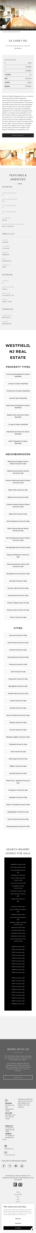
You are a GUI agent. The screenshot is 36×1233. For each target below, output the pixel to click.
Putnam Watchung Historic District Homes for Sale (18, 482)
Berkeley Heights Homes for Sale (18, 737)
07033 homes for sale (18, 966)
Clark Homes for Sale (18, 672)
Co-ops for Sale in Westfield (18, 424)
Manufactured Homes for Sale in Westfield (18, 433)
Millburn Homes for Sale (18, 766)
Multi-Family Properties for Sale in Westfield (18, 407)
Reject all (18, 1218)
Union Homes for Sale (18, 751)
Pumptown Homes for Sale (18, 790)
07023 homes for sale (18, 961)
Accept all (18, 1228)
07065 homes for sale (18, 998)
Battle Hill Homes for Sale (18, 514)
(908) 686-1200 (9, 1149)
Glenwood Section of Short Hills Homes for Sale (18, 565)
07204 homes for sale (18, 978)
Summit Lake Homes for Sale (18, 588)
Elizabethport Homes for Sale (18, 812)
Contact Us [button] (18, 1077)
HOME (18, 1192)
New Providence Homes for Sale (18, 715)
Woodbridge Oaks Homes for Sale (18, 547)
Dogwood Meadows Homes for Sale (18, 556)
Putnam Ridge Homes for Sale (18, 603)
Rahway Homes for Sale (18, 722)
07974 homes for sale (18, 983)
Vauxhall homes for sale (18, 933)
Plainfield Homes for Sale (18, 744)
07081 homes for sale (18, 964)
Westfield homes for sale (18, 864)
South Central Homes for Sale (18, 819)
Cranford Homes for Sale (18, 650)
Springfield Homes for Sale (18, 686)
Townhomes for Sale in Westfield (18, 391)
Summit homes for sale (18, 906)
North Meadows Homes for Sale (18, 521)
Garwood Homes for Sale (18, 635)
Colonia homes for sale (18, 930)
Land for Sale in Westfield (18, 398)
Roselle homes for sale (18, 914)
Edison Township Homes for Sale (18, 804)
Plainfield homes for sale (18, 936)
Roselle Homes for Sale (18, 708)
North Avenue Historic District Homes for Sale (18, 530)
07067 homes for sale (18, 1001)
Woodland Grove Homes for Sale (18, 574)
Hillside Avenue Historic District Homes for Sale (18, 472)
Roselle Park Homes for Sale (18, 693)
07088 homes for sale (18, 1003)
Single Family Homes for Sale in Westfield (18, 416)
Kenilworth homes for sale (18, 891)
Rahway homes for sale (18, 927)
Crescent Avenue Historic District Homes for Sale (18, 506)
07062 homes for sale (18, 972)
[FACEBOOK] (4, 1166)
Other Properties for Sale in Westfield (18, 442)
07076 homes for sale (18, 958)
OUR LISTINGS (18, 1194)
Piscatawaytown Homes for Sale (18, 826)
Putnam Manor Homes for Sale (18, 610)
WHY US (18, 1201)
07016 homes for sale (18, 955)
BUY (18, 1199)
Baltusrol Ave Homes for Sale (18, 497)
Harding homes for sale (18, 875)
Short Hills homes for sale (18, 867)
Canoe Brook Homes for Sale (18, 595)
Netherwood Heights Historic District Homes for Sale (18, 463)
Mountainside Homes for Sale (18, 657)
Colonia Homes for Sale (18, 701)
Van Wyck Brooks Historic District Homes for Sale (18, 539)
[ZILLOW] (22, 1166)
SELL (18, 1196)
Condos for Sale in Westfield (18, 384)
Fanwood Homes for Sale (18, 664)
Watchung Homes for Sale (18, 759)
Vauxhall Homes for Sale (18, 773)
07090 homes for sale (18, 946)
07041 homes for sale (18, 995)
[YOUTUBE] (16, 1166)
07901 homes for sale (18, 980)
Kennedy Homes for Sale (18, 581)
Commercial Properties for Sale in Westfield (18, 375)
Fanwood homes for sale (18, 883)
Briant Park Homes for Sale (18, 490)
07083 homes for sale (18, 989)
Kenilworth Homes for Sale (18, 679)
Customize (18, 1223)
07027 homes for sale (18, 949)
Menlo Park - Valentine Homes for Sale (18, 782)
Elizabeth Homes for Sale (18, 797)
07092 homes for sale (18, 952)
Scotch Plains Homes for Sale (18, 643)
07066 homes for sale (18, 969)
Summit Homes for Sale (18, 730)
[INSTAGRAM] (10, 1166)
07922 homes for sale (18, 992)
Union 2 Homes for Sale (18, 617)
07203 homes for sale (18, 986)
